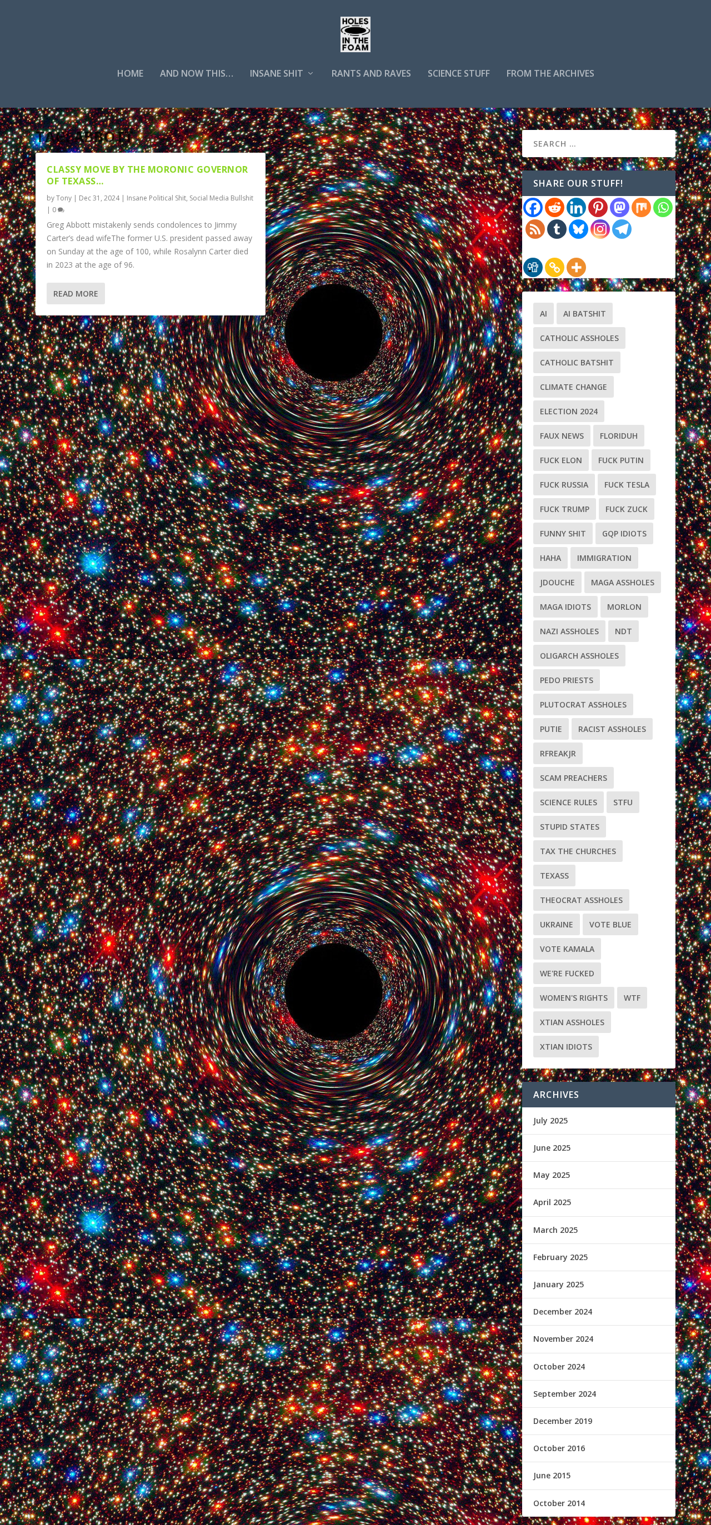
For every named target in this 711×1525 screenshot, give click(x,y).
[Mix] (641, 207)
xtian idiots (566, 1046)
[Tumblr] (557, 229)
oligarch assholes (579, 655)
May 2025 (551, 1175)
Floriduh (619, 435)
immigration (604, 558)
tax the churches (578, 851)
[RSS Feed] (535, 229)
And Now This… (196, 74)
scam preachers (573, 777)
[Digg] (533, 267)
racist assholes (612, 729)
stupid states (569, 826)
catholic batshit (577, 362)
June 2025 (551, 1147)
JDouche (557, 582)
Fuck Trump (564, 509)
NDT (623, 631)
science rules (568, 802)
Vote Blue (610, 924)
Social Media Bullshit (221, 198)
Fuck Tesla (626, 484)
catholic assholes (579, 338)
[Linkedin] (576, 207)
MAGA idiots (565, 606)
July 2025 (550, 1120)
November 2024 (563, 1338)
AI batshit (584, 313)
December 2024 (562, 1311)
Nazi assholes (569, 631)
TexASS (554, 875)
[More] (576, 267)
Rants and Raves (371, 74)
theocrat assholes (581, 900)
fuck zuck (626, 509)
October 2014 (559, 1503)
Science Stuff (459, 74)
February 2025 (560, 1257)
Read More (75, 293)
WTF (632, 997)
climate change (573, 387)
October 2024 (559, 1366)
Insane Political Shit (156, 198)
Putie (551, 729)
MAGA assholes (622, 582)
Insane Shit (276, 74)
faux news (562, 435)
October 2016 (559, 1448)
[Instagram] (600, 229)
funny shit (563, 533)
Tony (64, 198)
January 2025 (558, 1284)
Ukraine (556, 924)
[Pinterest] (598, 207)
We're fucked (567, 973)
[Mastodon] (619, 207)
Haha (550, 558)
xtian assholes (572, 1022)
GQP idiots (624, 533)
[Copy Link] (554, 267)
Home (130, 74)
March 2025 (555, 1230)
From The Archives (550, 74)
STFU (623, 802)
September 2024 (564, 1393)
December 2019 (562, 1421)
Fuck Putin (621, 460)
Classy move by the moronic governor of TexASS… (147, 175)
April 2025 (552, 1202)
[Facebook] (533, 207)
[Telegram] (622, 229)
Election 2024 (569, 411)
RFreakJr (558, 753)
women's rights (574, 997)
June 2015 (551, 1475)
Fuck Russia (564, 484)
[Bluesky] (578, 229)
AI (543, 313)
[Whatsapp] (663, 207)
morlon (624, 606)
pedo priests (566, 680)
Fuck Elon (561, 460)
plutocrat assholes (583, 704)
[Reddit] (554, 207)
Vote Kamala (567, 949)
